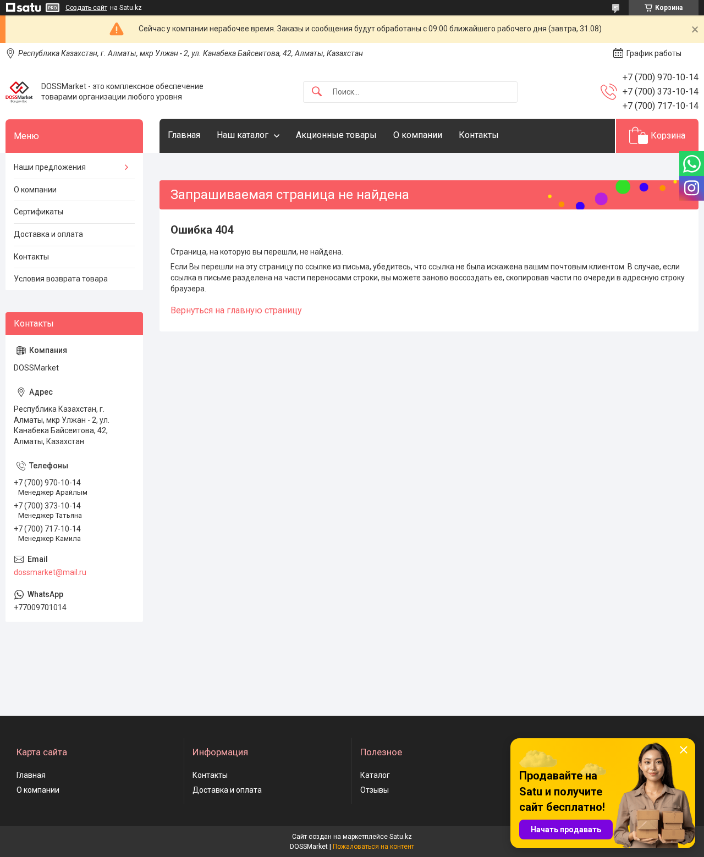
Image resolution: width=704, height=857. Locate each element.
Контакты (479, 135)
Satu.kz (400, 837)
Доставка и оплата (48, 234)
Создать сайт (86, 8)
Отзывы (374, 790)
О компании (417, 135)
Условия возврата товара (61, 278)
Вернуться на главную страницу (236, 310)
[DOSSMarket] (19, 92)
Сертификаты (38, 211)
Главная (184, 135)
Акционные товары (336, 135)
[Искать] (316, 92)
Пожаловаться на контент (373, 846)
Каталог (375, 775)
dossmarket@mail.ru (50, 572)
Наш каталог (242, 135)
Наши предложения (50, 167)
